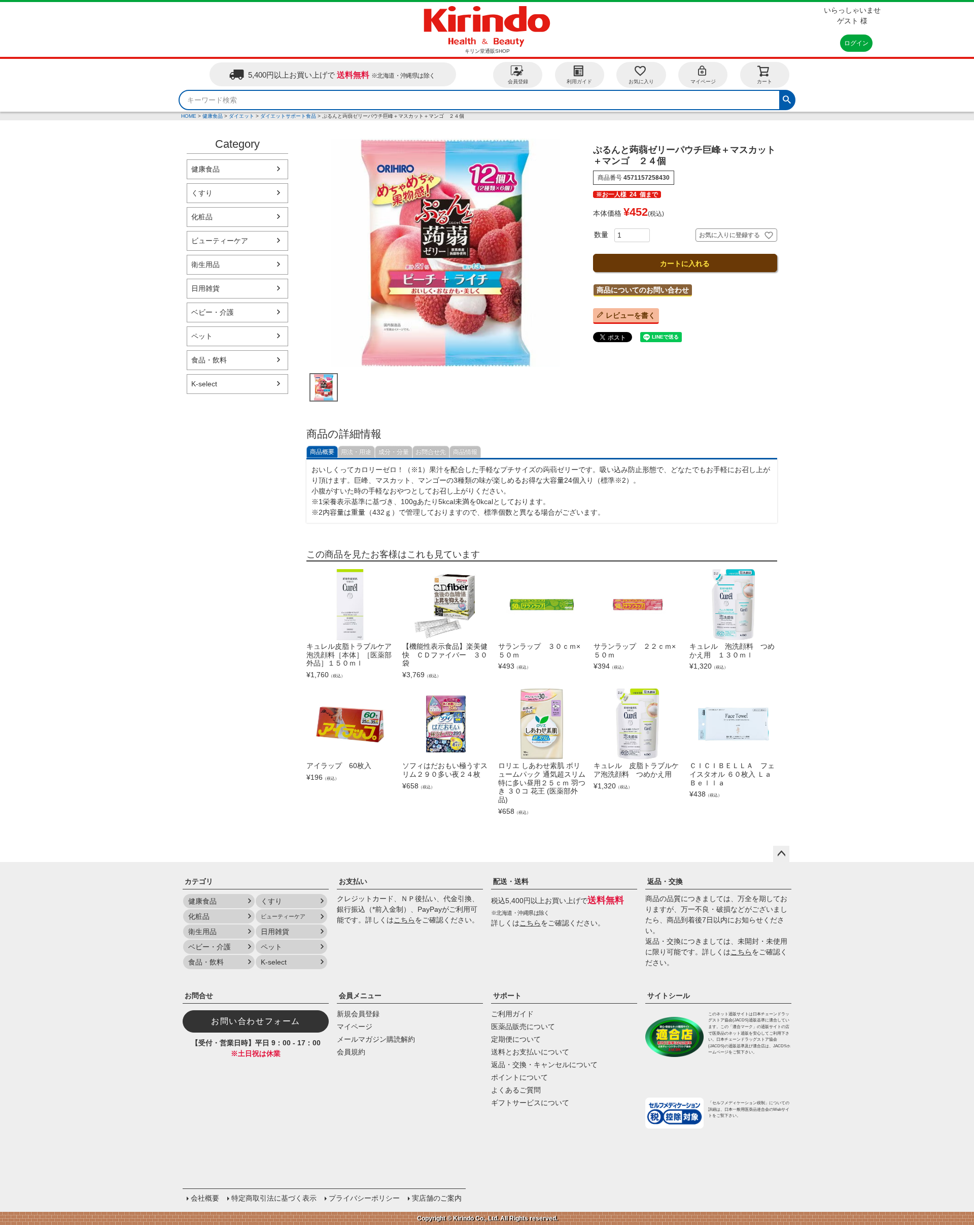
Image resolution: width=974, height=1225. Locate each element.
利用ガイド (579, 81)
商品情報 (465, 452)
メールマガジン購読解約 (376, 1039)
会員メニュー (360, 995)
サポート (507, 995)
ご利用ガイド (512, 1014)
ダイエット (241, 116)
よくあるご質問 (516, 1090)
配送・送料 (511, 881)
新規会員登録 (358, 1014)
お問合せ (199, 995)
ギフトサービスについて (530, 1103)
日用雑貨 (205, 288)
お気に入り (641, 81)
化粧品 (202, 217)
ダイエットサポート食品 (288, 116)
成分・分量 (393, 452)
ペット (202, 336)
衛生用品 (205, 264)
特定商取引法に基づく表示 (274, 1198)
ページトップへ (781, 854)
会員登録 (518, 81)
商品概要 (322, 452)
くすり (202, 193)
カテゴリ (199, 881)
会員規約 (351, 1052)
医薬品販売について (523, 1026)
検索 (786, 98)
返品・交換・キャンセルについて (544, 1065)
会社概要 (205, 1198)
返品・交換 (665, 881)
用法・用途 (356, 452)
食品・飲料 (209, 360)
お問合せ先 (430, 452)
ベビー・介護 (212, 312)
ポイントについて (519, 1077)
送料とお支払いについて (530, 1052)
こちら (404, 920)
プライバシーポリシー (364, 1198)
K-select (204, 384)
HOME (188, 116)
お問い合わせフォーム (255, 1021)
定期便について (516, 1039)
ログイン (856, 43)
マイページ (703, 81)
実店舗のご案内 (437, 1198)
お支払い (353, 881)
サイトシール (668, 995)
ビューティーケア (219, 241)
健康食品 (212, 116)
